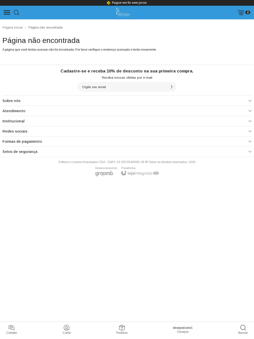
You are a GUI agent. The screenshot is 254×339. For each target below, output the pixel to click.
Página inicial (12, 27)
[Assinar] (172, 87)
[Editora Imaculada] (123, 12)
